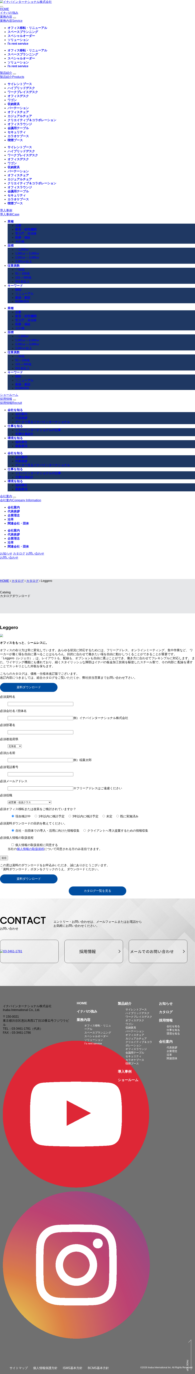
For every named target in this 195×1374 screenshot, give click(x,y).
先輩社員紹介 (24, 434)
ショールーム (9, 394)
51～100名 (22, 273)
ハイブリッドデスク (21, 88)
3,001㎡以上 (23, 261)
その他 (19, 241)
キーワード (15, 285)
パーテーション (18, 108)
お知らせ (166, 1003)
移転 (18, 289)
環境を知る (15, 438)
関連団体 (172, 1058)
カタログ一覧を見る (97, 890)
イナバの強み (9, 12)
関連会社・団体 (18, 523)
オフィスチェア (18, 112)
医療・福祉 (22, 237)
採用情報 (6, 398)
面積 (11, 245)
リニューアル (24, 293)
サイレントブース (20, 84)
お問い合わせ (35, 553)
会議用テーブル (18, 128)
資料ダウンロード (29, 687)
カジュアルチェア (20, 116)
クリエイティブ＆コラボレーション (32, 120)
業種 (11, 221)
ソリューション (18, 39)
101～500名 (23, 277)
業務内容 (6, 16)
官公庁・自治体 (26, 233)
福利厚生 (21, 442)
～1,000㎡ (22, 249)
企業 (18, 225)
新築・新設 (22, 297)
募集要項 (21, 446)
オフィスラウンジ (20, 124)
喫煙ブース (15, 140)
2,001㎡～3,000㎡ (27, 257)
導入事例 (6, 210)
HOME (4, 9)
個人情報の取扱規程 (30, 849)
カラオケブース (18, 136)
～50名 (20, 269)
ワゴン (12, 100)
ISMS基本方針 (72, 1368)
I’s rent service (18, 43)
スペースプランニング (23, 31)
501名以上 (22, 281)
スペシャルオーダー (21, 35)
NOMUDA (22, 301)
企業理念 (14, 515)
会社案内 (21, 414)
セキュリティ (17, 132)
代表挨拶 (21, 418)
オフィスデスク (18, 96)
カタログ (18, 580)
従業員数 (14, 265)
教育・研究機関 (26, 229)
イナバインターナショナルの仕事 (38, 430)
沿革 (11, 519)
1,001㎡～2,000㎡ (27, 253)
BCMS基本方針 (98, 1368)
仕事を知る (15, 426)
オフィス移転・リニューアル (27, 27)
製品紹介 (6, 72)
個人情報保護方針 (45, 1368)
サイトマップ (19, 1368)
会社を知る (15, 410)
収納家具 (14, 104)
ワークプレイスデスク (23, 92)
